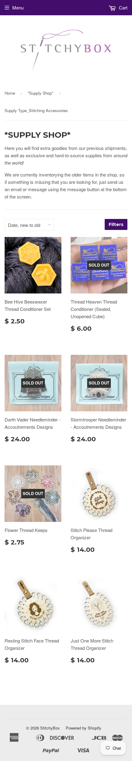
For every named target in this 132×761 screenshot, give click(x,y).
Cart (122, 7)
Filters (116, 224)
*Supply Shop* (40, 93)
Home (10, 93)
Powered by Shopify (83, 728)
